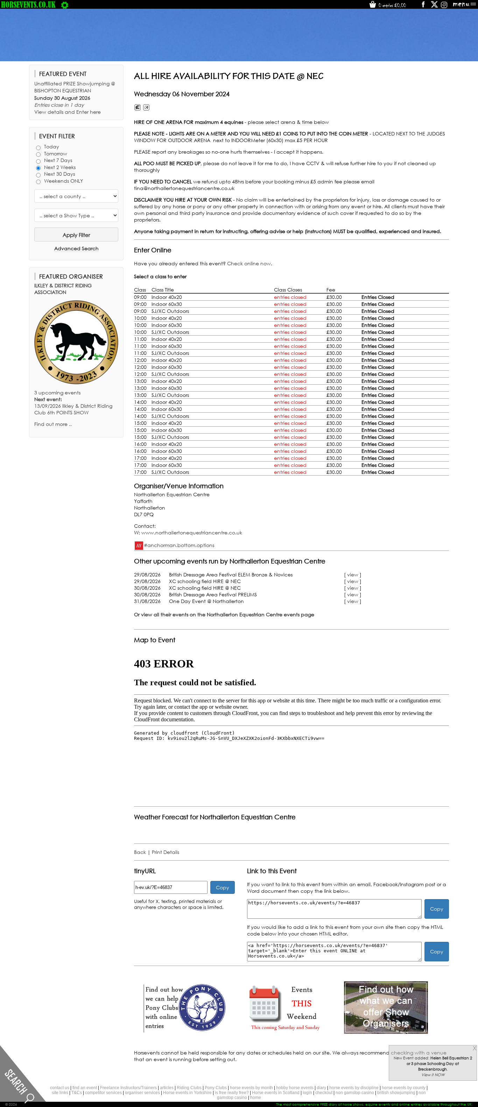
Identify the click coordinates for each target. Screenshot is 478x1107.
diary (321, 1087)
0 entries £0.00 (391, 5)
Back (140, 852)
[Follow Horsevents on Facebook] (423, 7)
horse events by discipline (354, 1087)
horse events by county (404, 1087)
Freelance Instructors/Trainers (128, 1087)
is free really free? (232, 1092)
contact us (59, 1087)
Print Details (165, 852)
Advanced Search (76, 248)
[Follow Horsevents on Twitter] (434, 7)
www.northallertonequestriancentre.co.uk (191, 532)
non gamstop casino (355, 1092)
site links (60, 1092)
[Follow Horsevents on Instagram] (444, 7)
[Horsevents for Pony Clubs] (184, 1032)
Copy (222, 887)
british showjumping (396, 1092)
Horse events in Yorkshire (187, 1092)
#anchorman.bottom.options (179, 544)
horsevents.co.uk (28, 4)
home (255, 1097)
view (352, 574)
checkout (323, 1092)
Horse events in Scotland (276, 1092)
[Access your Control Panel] (65, 4)
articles (167, 1087)
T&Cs (76, 1092)
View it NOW (433, 1075)
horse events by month (251, 1087)
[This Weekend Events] (285, 1032)
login (307, 1092)
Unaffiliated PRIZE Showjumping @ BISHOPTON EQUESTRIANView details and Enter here (74, 97)
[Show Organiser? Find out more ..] (386, 1032)
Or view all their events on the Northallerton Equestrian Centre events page (224, 614)
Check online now (249, 263)
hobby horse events (295, 1087)
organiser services (142, 1092)
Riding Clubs (189, 1087)
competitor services (103, 1092)
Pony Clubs (216, 1087)
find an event (84, 1087)
